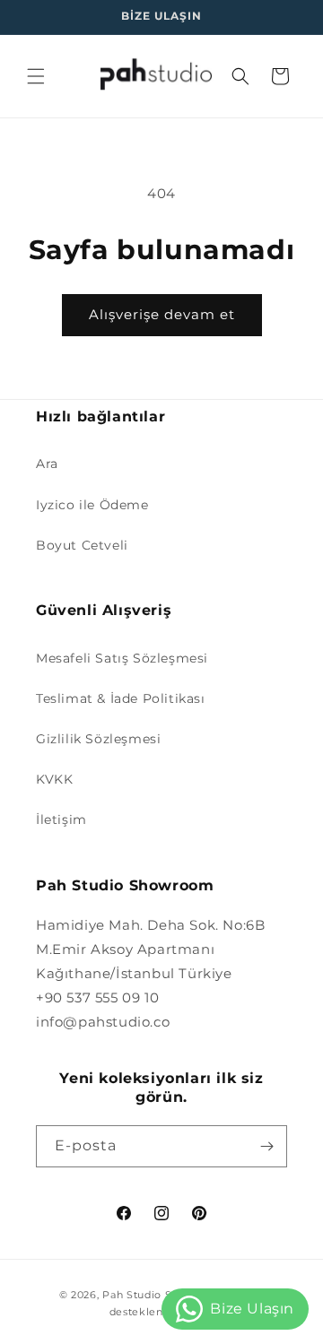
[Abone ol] (266, 1146)
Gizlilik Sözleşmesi (98, 739)
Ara (47, 463)
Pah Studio (132, 1294)
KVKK (54, 779)
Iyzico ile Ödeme (92, 505)
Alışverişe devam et (162, 314)
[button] (36, 76)
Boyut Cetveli (82, 545)
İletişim (61, 819)
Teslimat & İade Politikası (120, 698)
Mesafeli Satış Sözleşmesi (122, 658)
